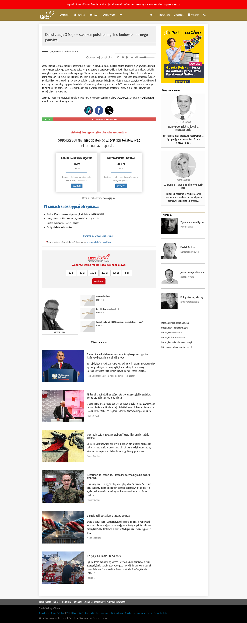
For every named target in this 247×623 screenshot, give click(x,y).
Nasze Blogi (77, 613)
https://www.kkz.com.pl (171, 332)
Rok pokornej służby (191, 297)
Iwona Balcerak (183, 180)
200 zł (104, 273)
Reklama (88, 601)
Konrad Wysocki (93, 500)
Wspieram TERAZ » (172, 4)
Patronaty (77, 601)
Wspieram (99, 281)
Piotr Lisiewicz (93, 416)
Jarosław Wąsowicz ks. (189, 301)
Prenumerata (164, 14)
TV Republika (117, 613)
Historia (99, 325)
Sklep (149, 613)
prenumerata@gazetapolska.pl (99, 242)
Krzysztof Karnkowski (189, 251)
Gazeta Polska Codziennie (97, 613)
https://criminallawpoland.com (175, 322)
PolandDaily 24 (161, 613)
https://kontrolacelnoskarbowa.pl (176, 342)
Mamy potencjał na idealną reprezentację (183, 128)
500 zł (116, 273)
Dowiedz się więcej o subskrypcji (99, 235)
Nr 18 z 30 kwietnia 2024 (68, 51)
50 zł (82, 273)
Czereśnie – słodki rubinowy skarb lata (183, 186)
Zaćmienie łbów (103, 296)
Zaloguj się (179, 14)
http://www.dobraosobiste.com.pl (176, 347)
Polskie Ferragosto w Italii (107, 309)
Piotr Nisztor (129, 376)
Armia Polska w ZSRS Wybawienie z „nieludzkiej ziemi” (119, 322)
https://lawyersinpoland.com (174, 327)
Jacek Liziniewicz (94, 376)
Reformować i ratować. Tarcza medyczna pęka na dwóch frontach (118, 476)
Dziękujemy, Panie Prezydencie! (104, 556)
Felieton (100, 299)
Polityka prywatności (116, 601)
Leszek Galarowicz (183, 122)
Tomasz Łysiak (59, 332)
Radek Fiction (187, 247)
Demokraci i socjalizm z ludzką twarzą (108, 515)
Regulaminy (99, 601)
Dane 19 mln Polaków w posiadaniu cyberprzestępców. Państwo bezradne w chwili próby (117, 356)
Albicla (128, 613)
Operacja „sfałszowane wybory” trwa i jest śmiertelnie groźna (118, 436)
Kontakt (56, 601)
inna (127, 273)
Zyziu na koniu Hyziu (192, 222)
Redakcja (90, 577)
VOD (68, 613)
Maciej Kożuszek (94, 537)
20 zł (71, 273)
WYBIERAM (77, 186)
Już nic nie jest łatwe (192, 272)
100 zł (93, 273)
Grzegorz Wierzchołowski (112, 376)
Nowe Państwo (57, 613)
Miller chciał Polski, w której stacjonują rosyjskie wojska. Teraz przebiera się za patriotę (119, 396)
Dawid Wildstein (93, 456)
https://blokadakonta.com (173, 337)
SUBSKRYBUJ (67, 140)
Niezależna (44, 613)
